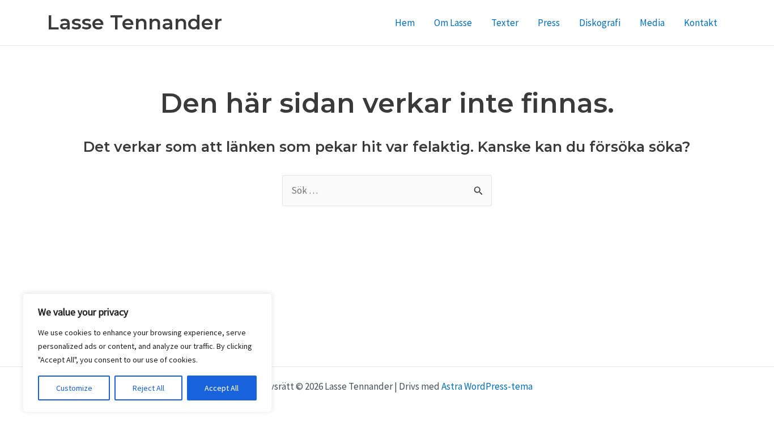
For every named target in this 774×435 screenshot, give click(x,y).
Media (652, 22)
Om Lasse (453, 22)
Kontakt (700, 22)
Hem (405, 22)
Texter (504, 22)
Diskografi (599, 22)
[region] (147, 352)
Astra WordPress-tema (487, 386)
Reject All (148, 388)
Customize (74, 388)
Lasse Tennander (134, 22)
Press (549, 22)
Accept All (222, 388)
